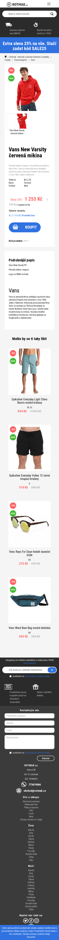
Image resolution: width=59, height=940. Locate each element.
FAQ (31, 810)
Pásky (31, 894)
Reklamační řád (31, 804)
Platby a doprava (31, 807)
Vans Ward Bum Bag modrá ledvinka (29, 628)
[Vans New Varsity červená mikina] (17, 121)
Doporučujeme (20, 60)
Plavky (31, 848)
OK (52, 670)
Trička (31, 857)
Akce (31, 816)
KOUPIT (31, 227)
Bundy (31, 836)
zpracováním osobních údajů (37, 676)
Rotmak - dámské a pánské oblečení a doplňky (29, 57)
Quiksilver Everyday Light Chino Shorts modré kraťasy (29, 401)
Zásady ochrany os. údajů (31, 819)
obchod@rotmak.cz (35, 790)
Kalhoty (31, 842)
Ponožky (31, 851)
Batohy (31, 830)
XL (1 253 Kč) (22, 215)
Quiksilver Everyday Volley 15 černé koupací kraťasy (29, 477)
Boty (31, 833)
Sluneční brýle (31, 854)
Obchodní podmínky (31, 801)
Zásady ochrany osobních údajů (36, 934)
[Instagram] (36, 920)
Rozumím (31, 937)
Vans (33, 60)
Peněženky (31, 897)
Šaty (31, 860)
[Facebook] (31, 920)
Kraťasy (31, 885)
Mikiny (31, 845)
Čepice (31, 839)
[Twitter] (25, 920)
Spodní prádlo (31, 906)
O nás (31, 813)
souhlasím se (31, 676)
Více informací (29, 663)
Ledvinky (31, 888)
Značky (8, 60)
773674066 (35, 784)
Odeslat (45, 758)
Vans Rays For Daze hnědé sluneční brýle (29, 553)
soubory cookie (26, 931)
